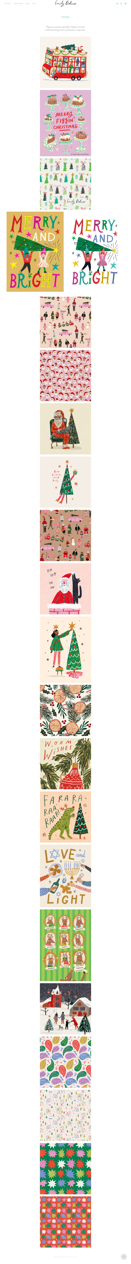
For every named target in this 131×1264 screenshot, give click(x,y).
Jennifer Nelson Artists (73, 26)
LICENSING (7, 4)
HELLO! (27, 4)
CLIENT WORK (18, 4)
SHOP (34, 4)
